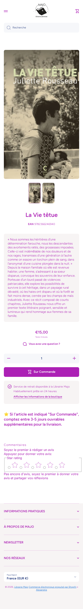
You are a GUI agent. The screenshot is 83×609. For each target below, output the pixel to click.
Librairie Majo (21, 587)
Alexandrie (41, 589)
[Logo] (41, 11)
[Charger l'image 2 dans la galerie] (48, 193)
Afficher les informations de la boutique (38, 396)
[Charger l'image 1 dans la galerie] (35, 193)
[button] (77, 11)
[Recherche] (7, 28)
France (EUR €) (17, 578)
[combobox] (41, 28)
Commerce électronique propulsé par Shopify (52, 587)
